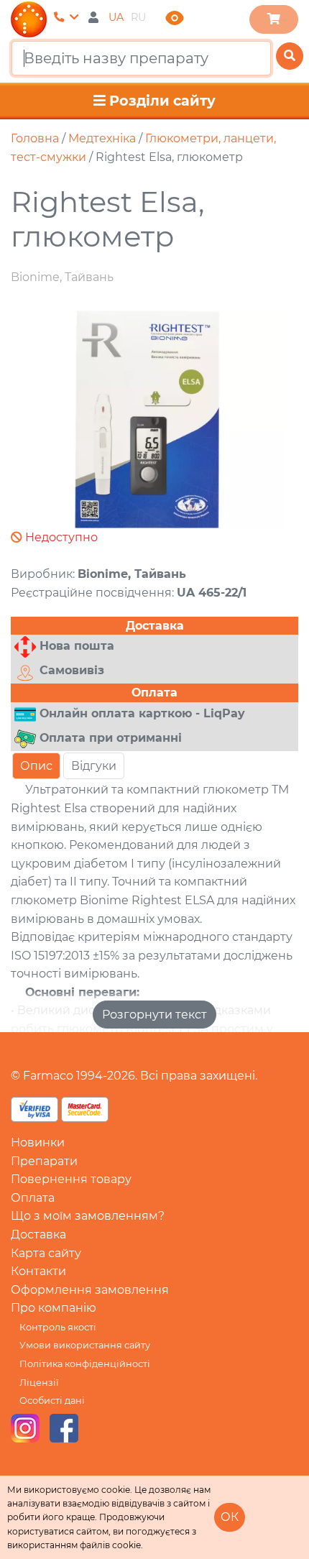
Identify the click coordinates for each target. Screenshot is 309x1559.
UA (116, 17)
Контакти (38, 1271)
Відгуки (93, 766)
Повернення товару (71, 1179)
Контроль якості (57, 1327)
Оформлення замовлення (90, 1290)
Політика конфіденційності (84, 1363)
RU (138, 17)
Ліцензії (38, 1382)
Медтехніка (102, 138)
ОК (230, 1517)
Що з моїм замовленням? (88, 1216)
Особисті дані (52, 1400)
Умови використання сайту (84, 1345)
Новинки (38, 1142)
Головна (35, 138)
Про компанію (53, 1308)
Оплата (33, 1198)
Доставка (38, 1234)
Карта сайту (46, 1253)
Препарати (44, 1161)
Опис (36, 766)
